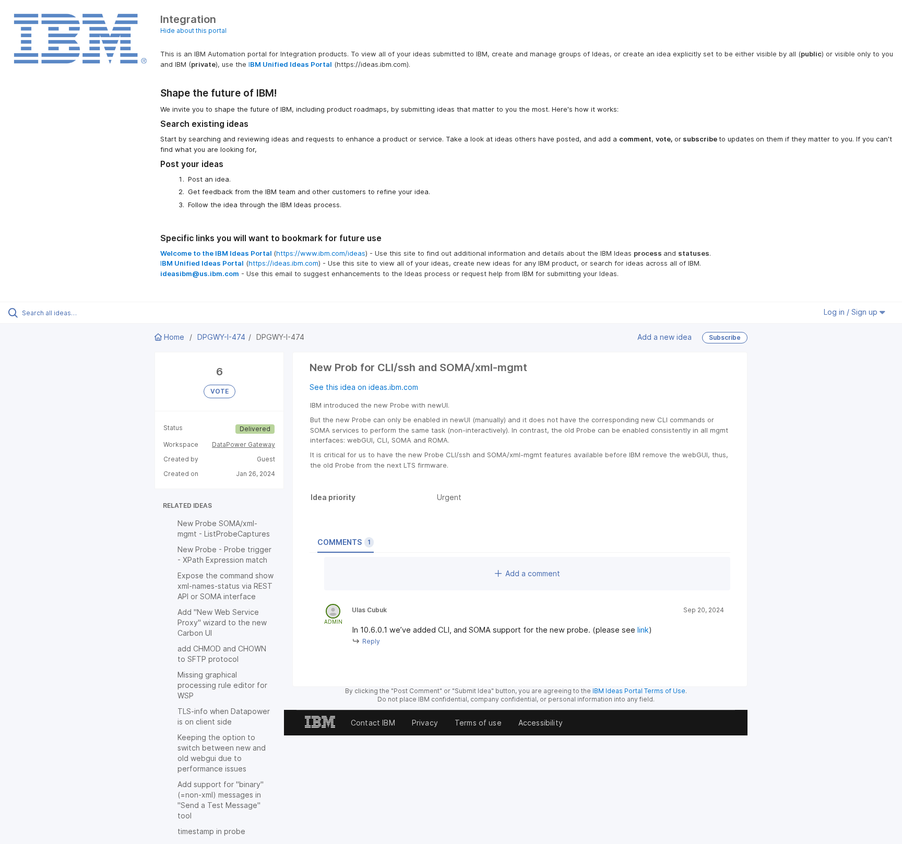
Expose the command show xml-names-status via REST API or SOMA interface (225, 586)
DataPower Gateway (243, 444)
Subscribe (725, 337)
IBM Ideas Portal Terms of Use (638, 691)
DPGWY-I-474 (221, 336)
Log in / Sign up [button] (852, 311)
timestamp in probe (211, 831)
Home (174, 336)
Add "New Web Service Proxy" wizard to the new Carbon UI (222, 622)
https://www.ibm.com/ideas (320, 253)
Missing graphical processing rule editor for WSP (222, 685)
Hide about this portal (193, 30)
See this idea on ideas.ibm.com (364, 387)
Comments (344, 542)
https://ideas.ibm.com (283, 263)
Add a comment (532, 573)
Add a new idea (664, 336)
